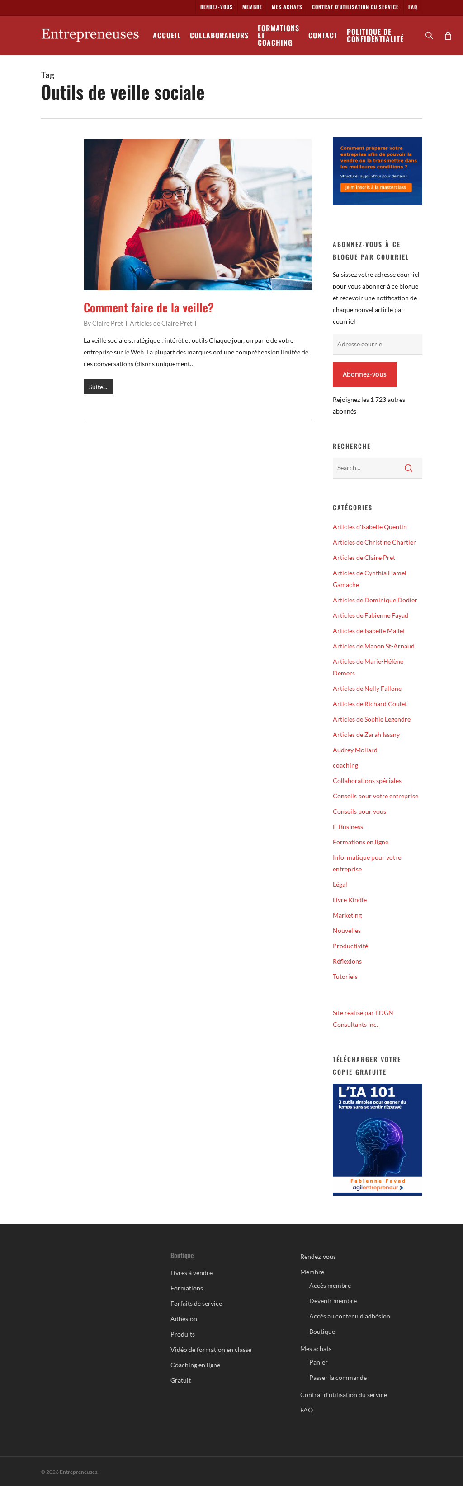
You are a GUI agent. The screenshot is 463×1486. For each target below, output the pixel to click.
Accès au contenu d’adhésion (349, 1316)
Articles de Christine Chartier (374, 542)
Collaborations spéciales (367, 780)
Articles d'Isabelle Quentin (370, 527)
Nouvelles (347, 930)
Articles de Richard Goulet (370, 704)
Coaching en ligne (195, 1365)
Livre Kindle (350, 900)
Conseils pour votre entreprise (375, 796)
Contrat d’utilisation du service (343, 1394)
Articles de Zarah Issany (366, 734)
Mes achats (315, 1348)
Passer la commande (338, 1377)
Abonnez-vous (365, 374)
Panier (318, 1362)
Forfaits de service (196, 1303)
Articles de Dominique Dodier (375, 600)
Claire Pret (107, 323)
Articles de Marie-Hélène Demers (368, 667)
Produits (182, 1334)
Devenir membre (333, 1300)
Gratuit (180, 1380)
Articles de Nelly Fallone (367, 688)
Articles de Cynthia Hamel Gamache (369, 578)
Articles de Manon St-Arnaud (374, 646)
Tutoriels (345, 976)
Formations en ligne (360, 842)
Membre (312, 1272)
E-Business (348, 826)
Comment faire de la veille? (149, 307)
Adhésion (183, 1319)
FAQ (306, 1410)
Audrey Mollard (355, 750)
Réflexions (347, 961)
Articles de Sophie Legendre (372, 719)
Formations (186, 1288)
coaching (345, 765)
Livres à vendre (191, 1272)
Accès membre (330, 1285)
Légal (340, 884)
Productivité (350, 946)
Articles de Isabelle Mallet (369, 630)
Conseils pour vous (359, 811)
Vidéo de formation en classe (210, 1349)
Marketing (347, 915)
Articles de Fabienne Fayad (370, 615)
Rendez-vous (318, 1256)
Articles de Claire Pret (161, 323)
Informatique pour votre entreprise (367, 863)
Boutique (322, 1331)
